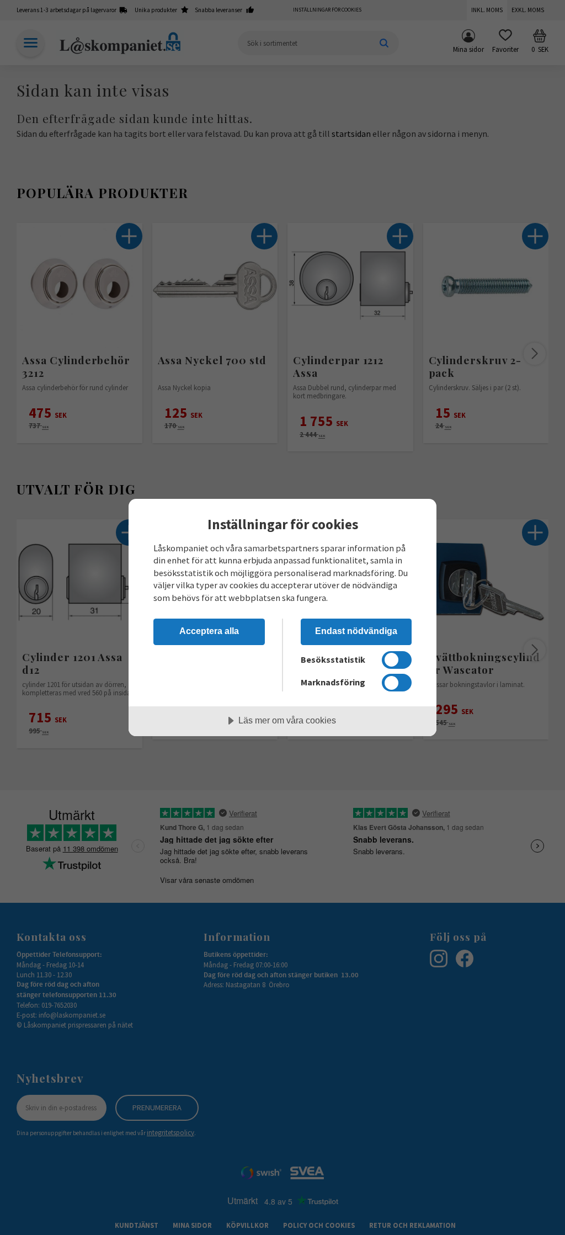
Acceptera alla (209, 631)
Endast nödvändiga (356, 631)
